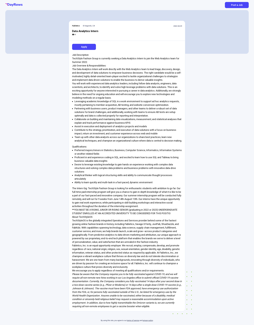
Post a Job (237, 5)
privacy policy (148, 320)
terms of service (133, 320)
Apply (84, 46)
